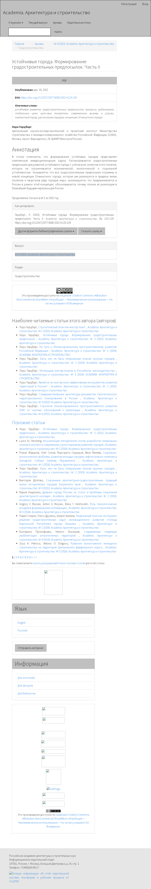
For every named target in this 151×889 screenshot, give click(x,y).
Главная (19, 44)
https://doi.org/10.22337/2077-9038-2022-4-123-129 (49, 97)
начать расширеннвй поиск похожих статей (59, 563)
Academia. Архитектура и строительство (46, 12)
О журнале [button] (14, 22)
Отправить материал (30, 648)
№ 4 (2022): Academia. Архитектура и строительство (84, 44)
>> (35, 557)
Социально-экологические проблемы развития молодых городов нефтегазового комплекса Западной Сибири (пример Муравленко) (68, 456)
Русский (22, 630)
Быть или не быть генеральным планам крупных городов (78, 358)
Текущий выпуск (38, 22)
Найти (58, 32)
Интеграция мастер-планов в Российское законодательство (78, 370)
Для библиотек (27, 693)
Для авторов (25, 685)
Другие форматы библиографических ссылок (45, 231)
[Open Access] (53, 710)
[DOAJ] (53, 751)
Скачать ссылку (90, 231)
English (22, 622)
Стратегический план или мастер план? (62, 327)
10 (30, 557)
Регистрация (128, 4)
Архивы (57, 22)
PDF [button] (64, 80)
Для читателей (26, 678)
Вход (145, 4)
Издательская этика (79, 22)
